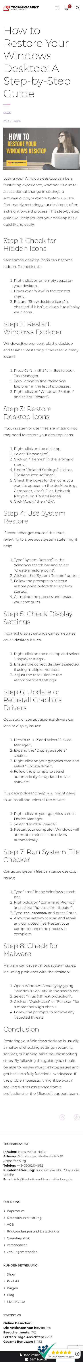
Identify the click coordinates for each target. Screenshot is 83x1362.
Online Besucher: (17, 1323)
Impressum (16, 1211)
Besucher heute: (17, 1332)
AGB (10, 1225)
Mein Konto (16, 1302)
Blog (7, 112)
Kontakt (13, 1281)
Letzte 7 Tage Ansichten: (24, 1337)
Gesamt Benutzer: (18, 1342)
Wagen (12, 1288)
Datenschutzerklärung (24, 1218)
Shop (11, 1274)
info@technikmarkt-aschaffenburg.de (43, 1179)
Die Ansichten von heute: (24, 1328)
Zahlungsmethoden (22, 1252)
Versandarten (17, 1245)
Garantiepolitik (18, 1238)
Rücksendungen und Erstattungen (33, 1231)
